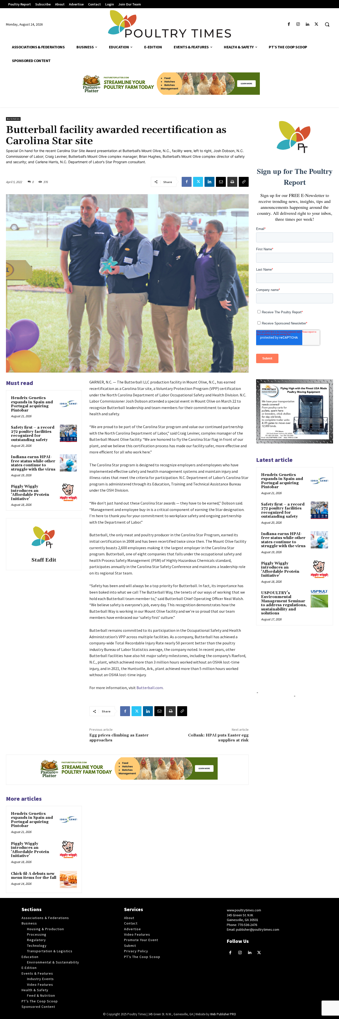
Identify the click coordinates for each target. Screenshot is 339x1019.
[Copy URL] (244, 182)
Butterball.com (149, 687)
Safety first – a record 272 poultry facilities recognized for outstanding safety (32, 433)
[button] (327, 24)
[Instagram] (298, 24)
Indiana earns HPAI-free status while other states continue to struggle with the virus (33, 463)
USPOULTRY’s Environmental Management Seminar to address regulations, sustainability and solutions (284, 603)
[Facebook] (288, 24)
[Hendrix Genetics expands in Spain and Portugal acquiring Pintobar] (68, 403)
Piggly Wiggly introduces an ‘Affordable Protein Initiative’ (30, 492)
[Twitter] (316, 24)
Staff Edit (44, 560)
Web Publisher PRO (223, 1014)
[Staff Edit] (44, 538)
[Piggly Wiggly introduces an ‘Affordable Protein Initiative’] (68, 492)
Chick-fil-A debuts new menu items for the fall (33, 875)
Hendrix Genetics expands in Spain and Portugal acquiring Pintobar (32, 404)
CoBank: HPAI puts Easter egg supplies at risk (218, 737)
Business (13, 119)
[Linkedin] (307, 24)
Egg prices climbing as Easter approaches (118, 737)
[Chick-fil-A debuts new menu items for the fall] (68, 879)
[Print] (232, 182)
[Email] (221, 182)
